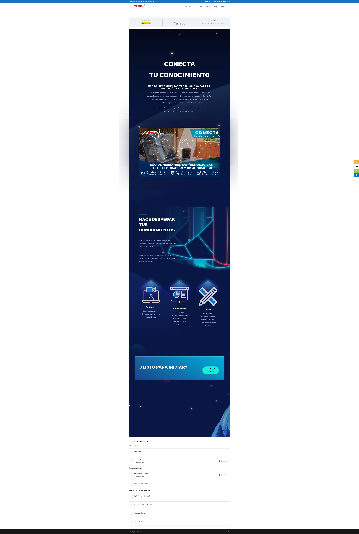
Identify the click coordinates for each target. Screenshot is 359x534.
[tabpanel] (179, 233)
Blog (215, 7)
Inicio (185, 7)
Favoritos (208, 1)
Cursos (200, 7)
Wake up (192, 7)
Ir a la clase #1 (211, 370)
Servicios (208, 7)
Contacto (223, 7)
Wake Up (140, 532)
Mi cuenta (217, 1)
